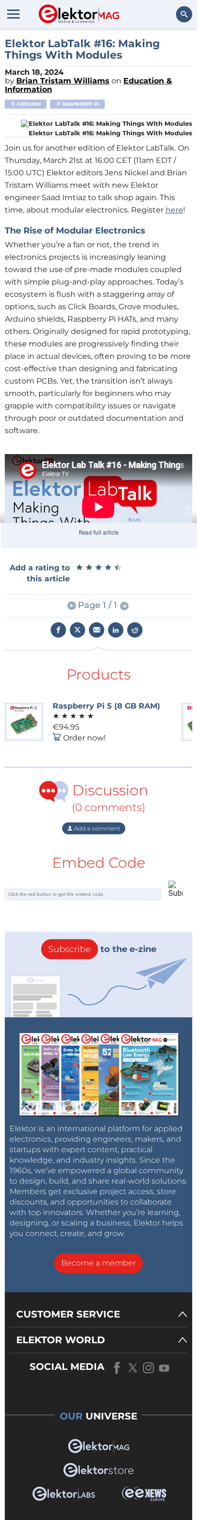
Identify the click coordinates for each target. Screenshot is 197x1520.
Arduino (28, 104)
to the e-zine (102, 949)
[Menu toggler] (13, 14)
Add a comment (96, 828)
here (174, 209)
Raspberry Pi (80, 104)
